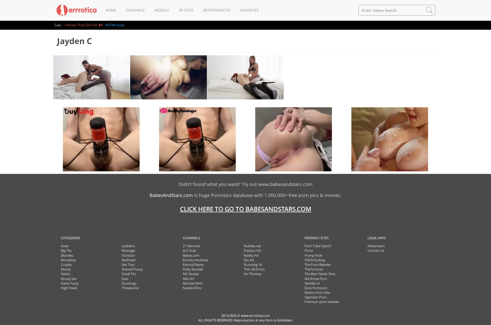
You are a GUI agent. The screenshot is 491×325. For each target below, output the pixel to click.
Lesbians (128, 246)
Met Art (188, 278)
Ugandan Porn (316, 297)
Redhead (128, 260)
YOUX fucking (315, 260)
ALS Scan (189, 250)
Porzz (309, 250)
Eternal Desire (193, 264)
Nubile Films (192, 288)
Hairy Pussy (70, 283)
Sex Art (249, 260)
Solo (125, 278)
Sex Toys (128, 264)
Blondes (67, 255)
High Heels (69, 288)
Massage (128, 250)
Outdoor (128, 255)
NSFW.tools (115, 25)
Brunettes (68, 260)
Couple (66, 264)
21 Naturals (191, 246)
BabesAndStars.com (171, 195)
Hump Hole (313, 255)
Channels (135, 10)
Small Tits (129, 273)
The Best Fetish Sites (320, 273)
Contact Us (375, 250)
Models (161, 10)
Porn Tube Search (318, 246)
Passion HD (252, 250)
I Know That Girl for (83, 25)
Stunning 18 (253, 264)
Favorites (249, 10)
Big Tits (66, 250)
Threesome (130, 288)
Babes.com (191, 255)
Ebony (66, 269)
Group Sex (69, 278)
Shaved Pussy (132, 269)
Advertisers (376, 246)
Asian (65, 246)
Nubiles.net (252, 246)
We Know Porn (316, 278)
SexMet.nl (312, 283)
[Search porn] (429, 10)
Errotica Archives (195, 260)
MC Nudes (191, 273)
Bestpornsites (217, 10)
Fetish (65, 273)
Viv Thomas (252, 273)
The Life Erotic (254, 269)
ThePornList (314, 269)
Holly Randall (193, 269)
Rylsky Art (251, 255)
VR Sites (186, 10)
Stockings (129, 283)
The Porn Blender (318, 264)
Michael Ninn (193, 283)
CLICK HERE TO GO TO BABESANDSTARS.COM (245, 209)
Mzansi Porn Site (317, 292)
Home (111, 10)
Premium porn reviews (322, 301)
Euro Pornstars (316, 288)
